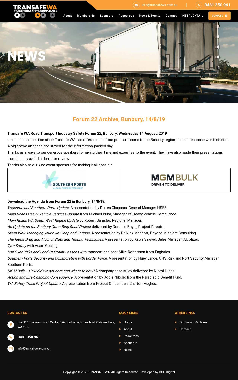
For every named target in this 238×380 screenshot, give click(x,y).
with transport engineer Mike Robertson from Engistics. (89, 252)
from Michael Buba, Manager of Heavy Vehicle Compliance (91, 214)
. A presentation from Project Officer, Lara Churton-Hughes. (82, 283)
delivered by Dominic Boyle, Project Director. (86, 226)
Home (128, 322)
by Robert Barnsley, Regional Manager (74, 220)
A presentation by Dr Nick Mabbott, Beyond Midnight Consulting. (102, 233)
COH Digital (167, 372)
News (128, 350)
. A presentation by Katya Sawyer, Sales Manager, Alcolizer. (103, 239)
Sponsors (106, 15)
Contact (171, 15)
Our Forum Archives (193, 322)
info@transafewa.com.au (159, 5)
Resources (126, 15)
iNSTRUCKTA (191, 15)
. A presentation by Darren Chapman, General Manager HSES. (87, 208)
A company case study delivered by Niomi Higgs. (91, 271)
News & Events (149, 15)
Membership (86, 15)
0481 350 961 (218, 5)
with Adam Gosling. (32, 245)
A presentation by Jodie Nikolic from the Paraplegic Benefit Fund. (94, 277)
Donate (217, 15)
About (67, 15)
